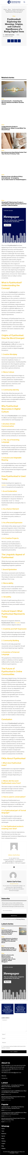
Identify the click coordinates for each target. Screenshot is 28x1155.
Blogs (9, 9)
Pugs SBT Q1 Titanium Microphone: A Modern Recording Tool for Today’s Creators (7, 1010)
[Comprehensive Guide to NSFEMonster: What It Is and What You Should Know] (14, 115)
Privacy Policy (20, 919)
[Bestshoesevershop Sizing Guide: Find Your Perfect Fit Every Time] (14, 141)
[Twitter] (12, 40)
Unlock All (14, 915)
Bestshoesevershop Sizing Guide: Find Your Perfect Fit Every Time (13, 153)
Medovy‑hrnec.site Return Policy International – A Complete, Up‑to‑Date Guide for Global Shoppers (13, 178)
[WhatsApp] (19, 40)
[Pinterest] (15, 40)
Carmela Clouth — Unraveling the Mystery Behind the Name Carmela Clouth (12, 102)
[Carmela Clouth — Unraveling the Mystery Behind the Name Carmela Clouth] (14, 89)
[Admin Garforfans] (14, 875)
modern (3, 485)
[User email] (14, 867)
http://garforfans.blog (14, 883)
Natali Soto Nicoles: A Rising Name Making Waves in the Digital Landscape (20, 1009)
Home (5, 9)
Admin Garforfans (9, 34)
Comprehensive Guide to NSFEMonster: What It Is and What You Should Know (13, 128)
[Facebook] (8, 40)
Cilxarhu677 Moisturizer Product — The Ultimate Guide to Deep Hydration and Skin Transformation (13, 203)
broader (17, 623)
